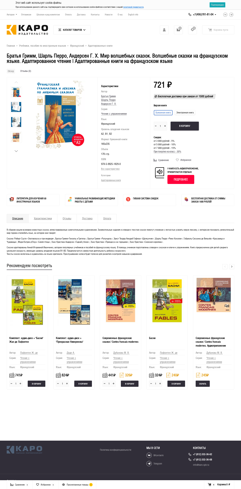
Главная (11, 45)
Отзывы (67, 218)
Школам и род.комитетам (48, 14)
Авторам (10, 14)
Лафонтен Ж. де (29, 352)
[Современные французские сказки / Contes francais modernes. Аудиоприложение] (214, 304)
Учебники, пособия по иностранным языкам (42, 45)
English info (133, 14)
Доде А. (71, 352)
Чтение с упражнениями (114, 113)
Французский (77, 45)
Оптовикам (26, 14)
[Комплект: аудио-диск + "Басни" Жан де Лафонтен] (27, 304)
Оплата (68, 14)
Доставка (81, 14)
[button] (16, 151)
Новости (108, 14)
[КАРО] (27, 450)
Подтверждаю (217, 5)
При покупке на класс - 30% (167, 151)
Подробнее (181, 179)
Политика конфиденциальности (115, 450)
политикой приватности (133, 7)
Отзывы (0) (25, 71)
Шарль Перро (108, 99)
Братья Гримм (108, 96)
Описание (17, 218)
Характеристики (43, 218)
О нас (120, 14)
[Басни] (167, 304)
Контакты (95, 14)
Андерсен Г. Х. (108, 103)
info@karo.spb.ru (201, 464)
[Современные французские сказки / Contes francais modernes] (120, 304)
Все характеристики (110, 169)
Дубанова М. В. (121, 352)
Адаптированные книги (100, 45)
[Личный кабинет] (164, 29)
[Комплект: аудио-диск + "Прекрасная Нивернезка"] (74, 304)
